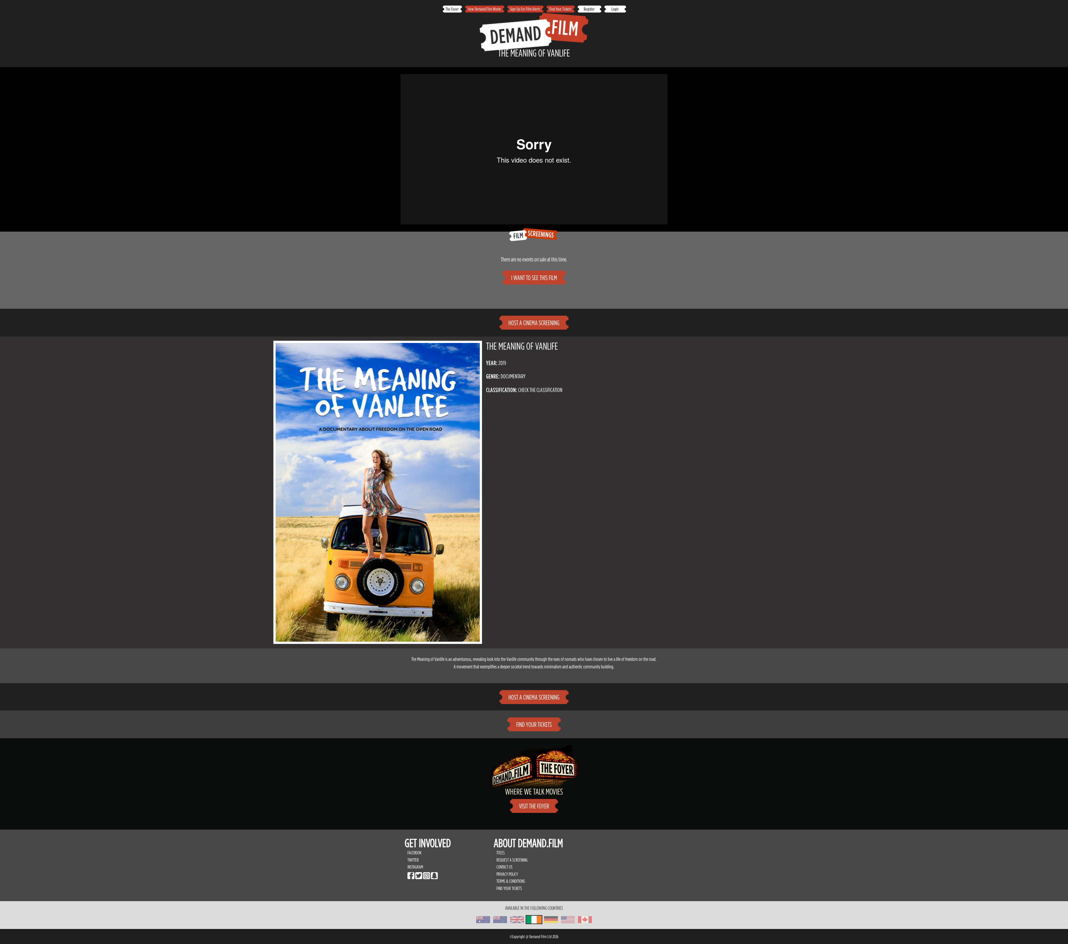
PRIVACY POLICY (507, 874)
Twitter (413, 859)
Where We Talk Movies (534, 791)
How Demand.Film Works (484, 9)
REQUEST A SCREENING (512, 859)
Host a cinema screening (534, 322)
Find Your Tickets (560, 9)
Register (589, 9)
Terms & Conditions (510, 881)
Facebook (414, 852)
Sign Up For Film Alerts (525, 9)
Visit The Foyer (534, 806)
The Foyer (452, 9)
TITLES (500, 852)
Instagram (415, 866)
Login (615, 9)
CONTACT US (504, 866)
